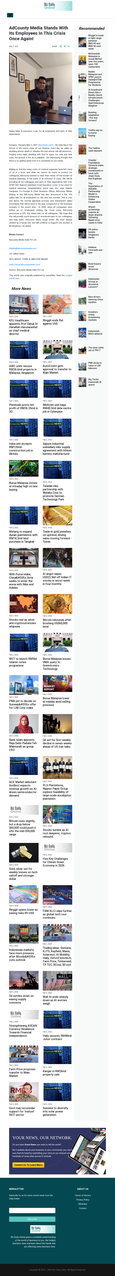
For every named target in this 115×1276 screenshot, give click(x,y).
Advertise (82, 1203)
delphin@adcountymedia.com (22, 248)
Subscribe (32, 1219)
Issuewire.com (45, 145)
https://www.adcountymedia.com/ (24, 264)
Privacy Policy (82, 1199)
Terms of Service (83, 1195)
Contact (83, 1208)
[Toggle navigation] (10, 15)
